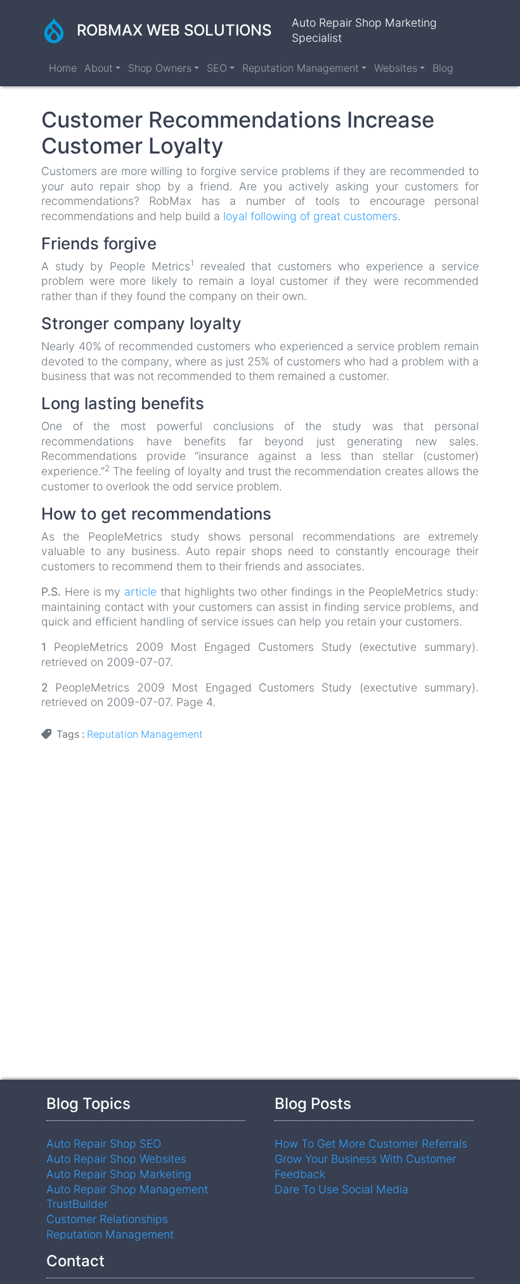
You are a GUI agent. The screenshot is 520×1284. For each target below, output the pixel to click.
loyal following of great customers (310, 216)
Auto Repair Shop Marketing (119, 1174)
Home (63, 68)
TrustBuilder (77, 1203)
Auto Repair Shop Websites (116, 1158)
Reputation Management (145, 734)
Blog (442, 68)
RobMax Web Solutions (174, 30)
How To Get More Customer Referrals (371, 1143)
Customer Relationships (107, 1219)
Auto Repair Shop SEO (103, 1143)
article (140, 591)
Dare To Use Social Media (341, 1189)
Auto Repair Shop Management (127, 1189)
